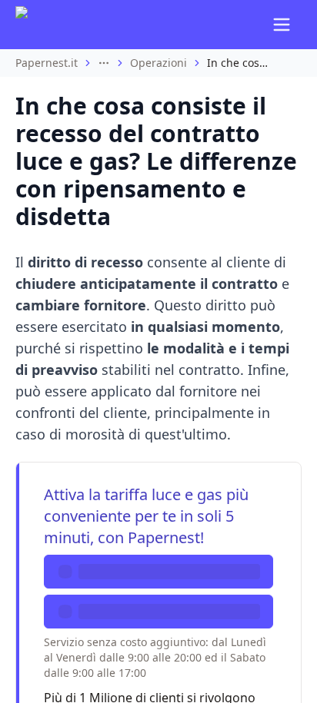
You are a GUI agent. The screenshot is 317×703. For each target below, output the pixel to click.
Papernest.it (46, 62)
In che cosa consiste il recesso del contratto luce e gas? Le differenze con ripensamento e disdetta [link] (238, 62)
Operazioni (158, 62)
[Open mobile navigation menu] (282, 25)
